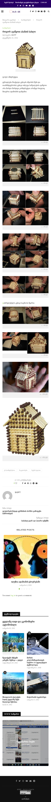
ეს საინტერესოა (9, 470)
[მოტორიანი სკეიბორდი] (38, 683)
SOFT (14, 35)
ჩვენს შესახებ (9, 2)
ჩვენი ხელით (36, 470)
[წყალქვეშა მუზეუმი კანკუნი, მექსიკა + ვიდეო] (13, 644)
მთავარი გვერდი (9, 20)
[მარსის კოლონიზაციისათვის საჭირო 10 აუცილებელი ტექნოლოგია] (38, 644)
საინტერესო (26, 20)
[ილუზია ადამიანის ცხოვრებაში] (25, 556)
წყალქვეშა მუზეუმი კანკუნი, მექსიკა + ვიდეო (12, 659)
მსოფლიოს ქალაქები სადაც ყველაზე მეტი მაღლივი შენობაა (11, 699)
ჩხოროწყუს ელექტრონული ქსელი (27, 2)
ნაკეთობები (23, 470)
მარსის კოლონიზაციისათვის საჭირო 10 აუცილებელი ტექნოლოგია (37, 661)
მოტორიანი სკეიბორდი (36, 697)
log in (13, 595)
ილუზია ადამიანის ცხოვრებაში (25, 581)
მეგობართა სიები (25, 741)
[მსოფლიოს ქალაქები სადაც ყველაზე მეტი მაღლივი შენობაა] (13, 683)
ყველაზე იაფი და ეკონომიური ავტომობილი (18, 623)
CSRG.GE (44, 2)
